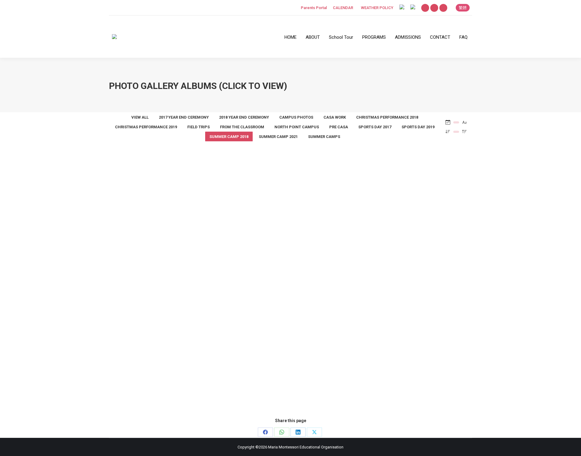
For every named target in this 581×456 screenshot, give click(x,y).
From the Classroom (242, 127)
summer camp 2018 (228, 136)
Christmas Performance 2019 (146, 127)
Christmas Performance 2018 (387, 117)
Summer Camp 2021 (278, 136)
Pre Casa (338, 127)
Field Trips (198, 127)
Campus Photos (296, 117)
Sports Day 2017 (374, 127)
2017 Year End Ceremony (184, 117)
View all (140, 117)
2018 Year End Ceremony (244, 117)
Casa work (334, 117)
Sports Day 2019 (418, 127)
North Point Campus (296, 127)
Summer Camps (324, 136)
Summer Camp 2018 (290, 286)
